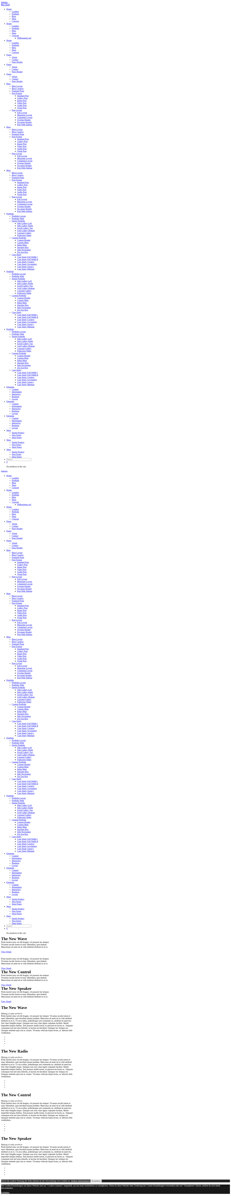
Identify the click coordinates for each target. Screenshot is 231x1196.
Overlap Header (24, 120)
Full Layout (22, 113)
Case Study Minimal (25, 269)
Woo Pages (16, 435)
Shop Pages (17, 437)
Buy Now (5, 4)
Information (17, 392)
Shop (14, 19)
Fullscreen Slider (24, 235)
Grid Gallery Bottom (26, 230)
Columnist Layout (24, 117)
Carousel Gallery (24, 233)
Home (9, 9)
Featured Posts (18, 91)
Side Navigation (24, 250)
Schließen (5, 1192)
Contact (15, 60)
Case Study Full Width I (27, 257)
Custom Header (23, 240)
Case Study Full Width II (27, 259)
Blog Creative (18, 88)
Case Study (16, 255)
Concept (15, 21)
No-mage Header (24, 122)
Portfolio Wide (18, 218)
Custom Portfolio (19, 238)
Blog (14, 16)
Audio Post (22, 105)
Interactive (16, 394)
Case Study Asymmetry (27, 264)
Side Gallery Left (24, 223)
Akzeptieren (96, 1181)
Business (15, 397)
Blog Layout (17, 86)
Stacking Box (23, 247)
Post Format (17, 93)
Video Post (21, 103)
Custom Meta (22, 242)
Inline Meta (22, 245)
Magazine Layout (24, 115)
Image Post (21, 100)
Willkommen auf (24, 38)
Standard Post (23, 96)
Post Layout (17, 110)
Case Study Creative (25, 262)
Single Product (18, 433)
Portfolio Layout (19, 216)
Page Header (17, 62)
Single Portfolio (18, 221)
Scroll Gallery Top (25, 228)
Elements (10, 387)
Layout (15, 399)
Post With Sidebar (24, 125)
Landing (15, 11)
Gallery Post (22, 98)
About (14, 57)
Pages (8, 55)
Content (15, 389)
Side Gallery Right (25, 226)
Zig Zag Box (22, 252)
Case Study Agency (25, 267)
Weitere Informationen (80, 1181)
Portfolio (15, 14)
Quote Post (21, 108)
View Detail (6, 952)
